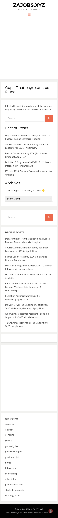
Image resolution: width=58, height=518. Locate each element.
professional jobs (14, 484)
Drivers (9, 440)
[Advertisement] (29, 47)
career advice (11, 418)
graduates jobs (12, 457)
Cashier (9, 429)
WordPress (48, 513)
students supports (14, 490)
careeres (9, 424)
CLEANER (10, 435)
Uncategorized (12, 495)
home (8, 462)
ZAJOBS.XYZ (29, 5)
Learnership (11, 473)
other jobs (10, 479)
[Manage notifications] (51, 511)
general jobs (11, 446)
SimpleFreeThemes (25, 513)
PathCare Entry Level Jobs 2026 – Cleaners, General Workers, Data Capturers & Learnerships (26, 287)
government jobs (14, 451)
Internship (10, 468)
